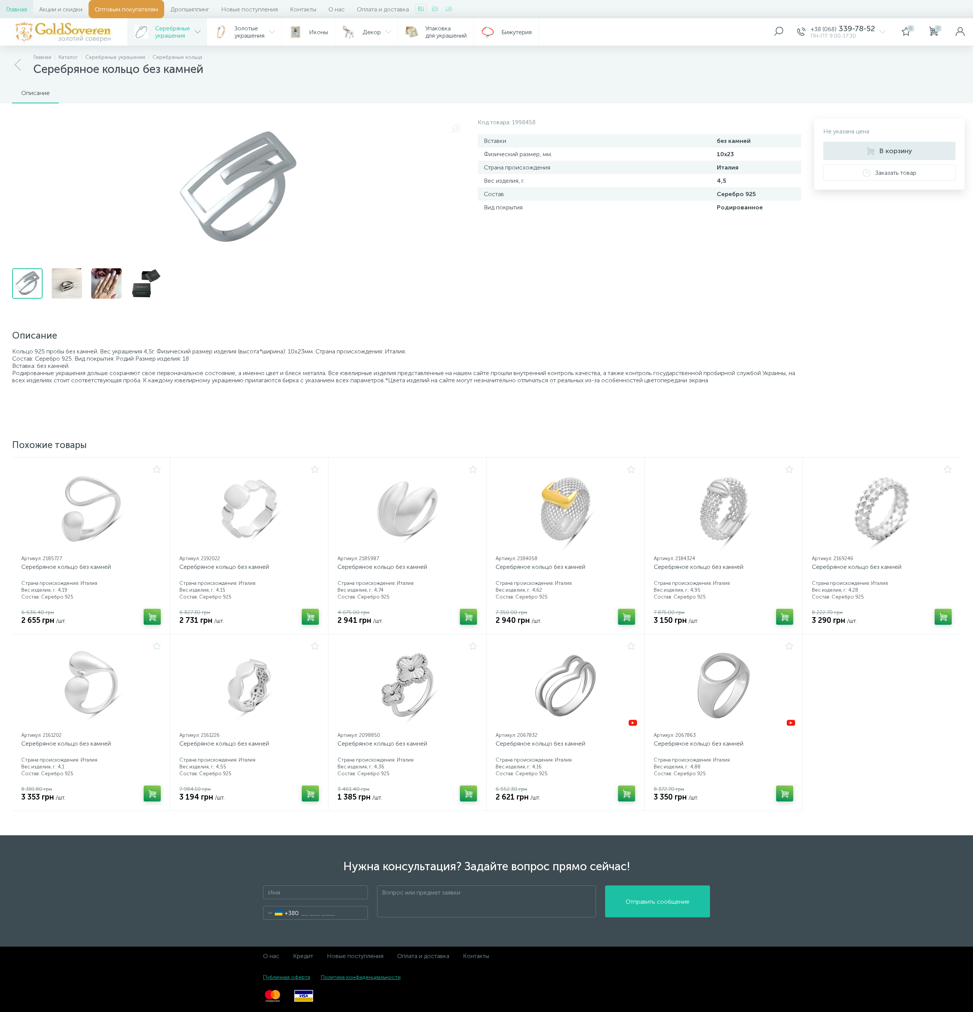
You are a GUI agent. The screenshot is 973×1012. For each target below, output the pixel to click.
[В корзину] (152, 617)
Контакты (303, 9)
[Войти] (960, 32)
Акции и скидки (60, 9)
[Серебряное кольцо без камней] (91, 509)
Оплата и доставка (383, 9)
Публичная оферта (286, 977)
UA (448, 8)
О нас (336, 9)
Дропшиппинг (189, 9)
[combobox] (281, 912)
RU (421, 8)
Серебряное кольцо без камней (66, 566)
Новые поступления (249, 9)
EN (435, 8)
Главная (16, 9)
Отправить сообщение (657, 901)
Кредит (303, 956)
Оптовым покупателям (126, 9)
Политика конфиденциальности (361, 977)
